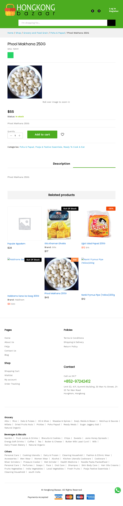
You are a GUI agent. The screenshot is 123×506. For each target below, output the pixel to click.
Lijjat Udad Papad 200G (93, 243)
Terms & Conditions (74, 338)
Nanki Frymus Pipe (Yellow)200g (98, 295)
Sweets (77, 438)
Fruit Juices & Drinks (27, 438)
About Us (9, 342)
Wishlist (8, 375)
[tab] (61, 165)
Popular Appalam (16, 243)
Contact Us (10, 350)
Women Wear (41, 458)
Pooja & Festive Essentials (48, 147)
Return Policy (71, 346)
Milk (94, 441)
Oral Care (59, 465)
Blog (6, 355)
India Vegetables (34, 468)
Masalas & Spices (61, 421)
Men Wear (25, 458)
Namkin (8, 438)
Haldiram (19, 300)
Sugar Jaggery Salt (89, 424)
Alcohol (55, 458)
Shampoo (73, 465)
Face (48, 465)
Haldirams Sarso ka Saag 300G (23, 296)
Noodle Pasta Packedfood (94, 462)
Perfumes (28, 465)
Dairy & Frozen (51, 455)
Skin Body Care (89, 465)
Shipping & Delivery (74, 342)
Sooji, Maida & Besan (85, 421)
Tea (39, 441)
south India (34, 472)
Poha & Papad (27, 147)
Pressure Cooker (31, 462)
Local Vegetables (55, 468)
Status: (11, 116)
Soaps (39, 465)
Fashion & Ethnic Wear (98, 455)
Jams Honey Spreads (96, 438)
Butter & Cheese (53, 441)
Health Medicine (68, 462)
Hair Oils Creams (109, 465)
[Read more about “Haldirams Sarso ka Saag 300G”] (17, 291)
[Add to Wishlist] (62, 134)
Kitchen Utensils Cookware (77, 458)
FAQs (7, 346)
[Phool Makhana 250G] (11, 55)
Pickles (40, 424)
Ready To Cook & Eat (74, 147)
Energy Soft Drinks (14, 441)
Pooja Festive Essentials (96, 468)
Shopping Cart (11, 371)
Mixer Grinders (12, 462)
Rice (14, 421)
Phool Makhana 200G (56, 293)
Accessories (10, 458)
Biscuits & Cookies (51, 438)
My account (10, 379)
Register (113, 11)
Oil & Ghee (43, 421)
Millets (7, 424)
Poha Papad (54, 424)
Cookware (100, 458)
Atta (6, 421)
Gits (54, 247)
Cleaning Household (72, 455)
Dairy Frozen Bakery (14, 445)
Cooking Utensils (31, 455)
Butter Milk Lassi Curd (77, 441)
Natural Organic (12, 428)
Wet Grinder (50, 462)
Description (61, 163)
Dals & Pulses (27, 421)
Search (111, 23)
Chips (67, 438)
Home (7, 338)
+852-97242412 (77, 381)
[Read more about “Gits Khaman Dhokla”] (54, 238)
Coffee (30, 441)
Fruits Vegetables (13, 468)
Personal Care (11, 455)
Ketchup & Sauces (108, 421)
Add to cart (42, 134)
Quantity (11, 131)
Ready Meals (70, 424)
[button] (17, 238)
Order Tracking (12, 384)
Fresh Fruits (73, 468)
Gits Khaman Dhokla (55, 243)
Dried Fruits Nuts (24, 424)
